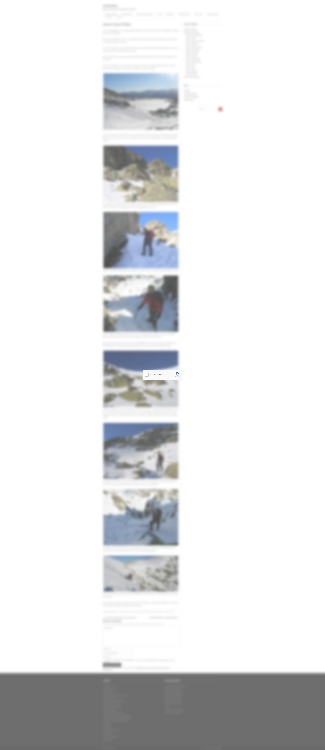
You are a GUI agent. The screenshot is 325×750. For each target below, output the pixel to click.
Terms (178, 378)
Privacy (174, 378)
